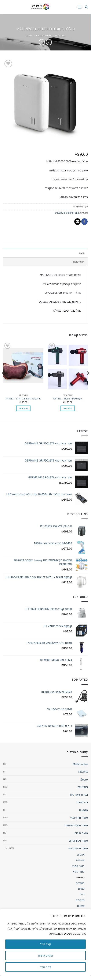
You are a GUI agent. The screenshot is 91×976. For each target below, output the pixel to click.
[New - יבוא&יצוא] (40, 7)
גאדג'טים (82, 787)
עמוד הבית (60, 35)
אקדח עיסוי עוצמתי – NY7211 (67, 398)
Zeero (84, 779)
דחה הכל (45, 967)
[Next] (3, 381)
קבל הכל (45, 944)
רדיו (82, 894)
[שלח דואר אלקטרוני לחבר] (77, 221)
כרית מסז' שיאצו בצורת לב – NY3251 (23, 398)
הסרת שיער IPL (79, 795)
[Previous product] (42, 42)
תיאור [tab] (81, 253)
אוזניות (80, 855)
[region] (45, 942)
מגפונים (83, 810)
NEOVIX (83, 772)
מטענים (29, 35)
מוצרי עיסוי (78, 871)
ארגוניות (80, 860)
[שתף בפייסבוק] (84, 221)
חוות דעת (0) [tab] (78, 261)
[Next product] (49, 42)
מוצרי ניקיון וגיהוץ (78, 841)
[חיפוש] (86, 7)
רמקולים (80, 900)
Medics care (80, 764)
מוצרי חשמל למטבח (76, 825)
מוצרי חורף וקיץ (79, 818)
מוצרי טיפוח (81, 833)
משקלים (80, 883)
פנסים (81, 888)
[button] (79, 7)
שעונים (80, 906)
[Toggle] (5, 848)
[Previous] (87, 381)
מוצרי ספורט (78, 866)
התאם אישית (45, 955)
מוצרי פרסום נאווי (44, 35)
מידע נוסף (67, 408)
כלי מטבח (82, 802)
